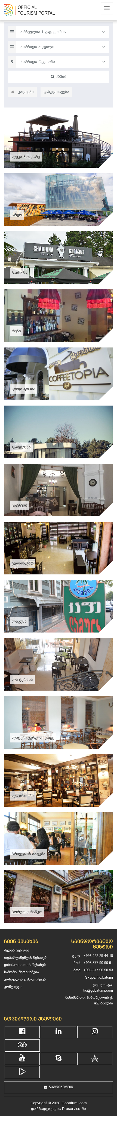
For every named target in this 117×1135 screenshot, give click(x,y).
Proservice (71, 1108)
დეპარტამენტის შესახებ (25, 957)
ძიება (60, 76)
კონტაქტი (12, 986)
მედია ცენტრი (16, 950)
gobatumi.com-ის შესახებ (25, 964)
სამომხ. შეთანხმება (21, 972)
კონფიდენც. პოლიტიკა (25, 979)
